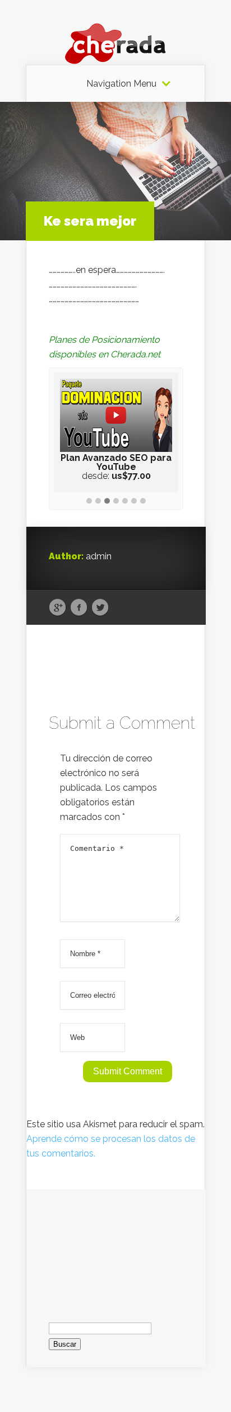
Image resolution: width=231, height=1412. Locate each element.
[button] (89, 501)
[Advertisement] (116, 1245)
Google (57, 608)
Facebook (78, 608)
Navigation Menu (121, 83)
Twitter (100, 608)
